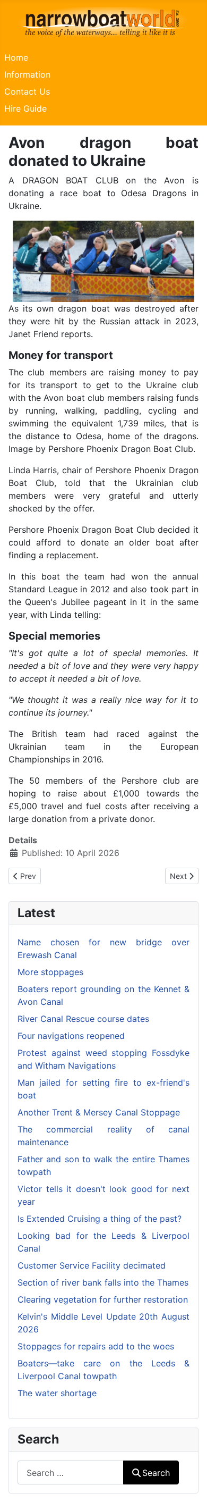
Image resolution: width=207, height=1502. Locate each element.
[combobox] (71, 1472)
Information (27, 74)
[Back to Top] (188, 1482)
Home (16, 57)
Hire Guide (25, 108)
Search (156, 1472)
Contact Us (27, 91)
